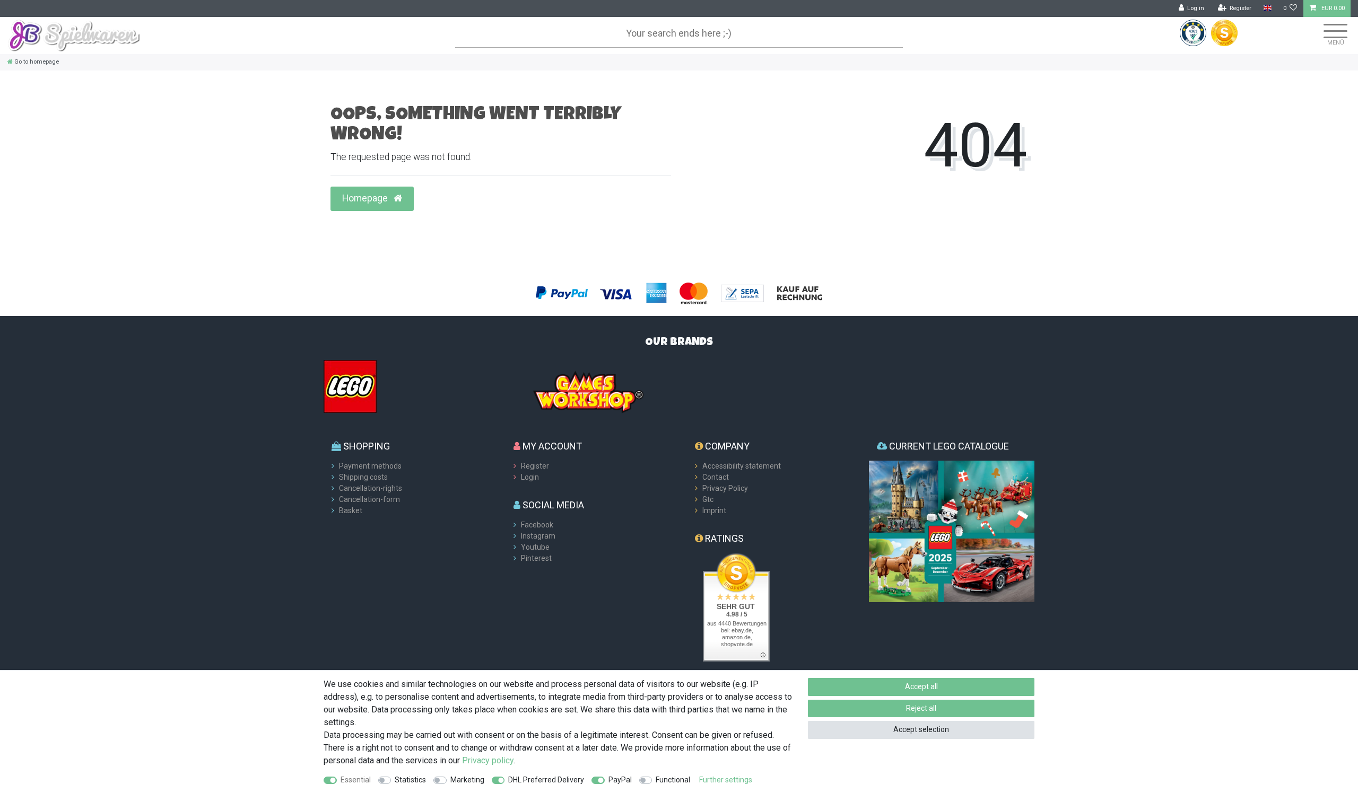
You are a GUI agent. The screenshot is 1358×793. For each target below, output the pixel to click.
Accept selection (921, 729)
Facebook (537, 525)
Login (530, 477)
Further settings (725, 780)
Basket (350, 510)
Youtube (535, 547)
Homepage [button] (366, 198)
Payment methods (370, 466)
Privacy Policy (725, 488)
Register (535, 466)
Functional (673, 780)
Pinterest (536, 558)
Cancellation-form (369, 499)
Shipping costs (363, 477)
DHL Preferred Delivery (546, 780)
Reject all (921, 708)
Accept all (921, 686)
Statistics (410, 780)
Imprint (714, 510)
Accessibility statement (741, 466)
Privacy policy (487, 760)
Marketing (467, 780)
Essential (356, 780)
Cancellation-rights (370, 488)
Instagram (538, 536)
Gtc (707, 499)
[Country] (1267, 8)
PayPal (620, 780)
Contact (715, 477)
